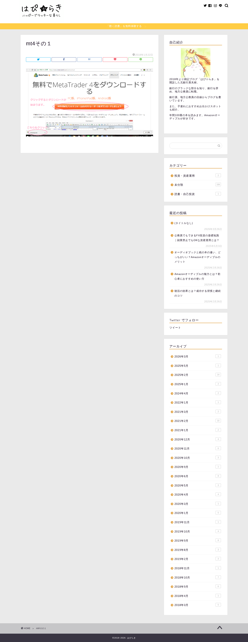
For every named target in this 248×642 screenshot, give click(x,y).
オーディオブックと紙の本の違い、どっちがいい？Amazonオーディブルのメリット (197, 257)
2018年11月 (196, 568)
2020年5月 (196, 485)
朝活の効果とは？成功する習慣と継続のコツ (197, 293)
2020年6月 (196, 476)
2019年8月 (196, 549)
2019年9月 (196, 540)
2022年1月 (196, 402)
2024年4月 (196, 393)
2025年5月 (196, 365)
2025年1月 (196, 384)
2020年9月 (196, 466)
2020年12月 (196, 439)
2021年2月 (196, 420)
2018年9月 (196, 586)
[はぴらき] (41, 21)
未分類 (197, 184)
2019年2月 (196, 558)
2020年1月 (196, 512)
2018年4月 (196, 595)
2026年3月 (196, 356)
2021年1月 (196, 430)
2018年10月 (196, 577)
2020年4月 (196, 494)
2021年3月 (196, 411)
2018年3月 (196, 605)
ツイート (175, 327)
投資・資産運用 (196, 175)
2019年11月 (196, 522)
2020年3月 (196, 503)
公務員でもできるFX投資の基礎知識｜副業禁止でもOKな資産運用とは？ (196, 238)
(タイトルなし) (183, 223)
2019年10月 (196, 531)
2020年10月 (196, 457)
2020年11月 (196, 448)
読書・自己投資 (196, 194)
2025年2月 (196, 374)
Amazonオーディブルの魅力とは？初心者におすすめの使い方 (197, 276)
